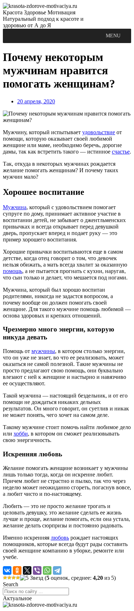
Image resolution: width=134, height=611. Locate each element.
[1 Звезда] (5, 577)
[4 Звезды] (18, 577)
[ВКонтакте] (7, 570)
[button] (113, 36)
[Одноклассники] (17, 570)
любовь (60, 538)
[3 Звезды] (13, 577)
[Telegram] (57, 570)
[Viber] (37, 570)
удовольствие (98, 132)
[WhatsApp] (47, 570)
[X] (27, 570)
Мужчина (14, 207)
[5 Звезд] (31, 578)
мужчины (43, 351)
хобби (21, 434)
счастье (121, 152)
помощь (12, 271)
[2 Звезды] (9, 577)
